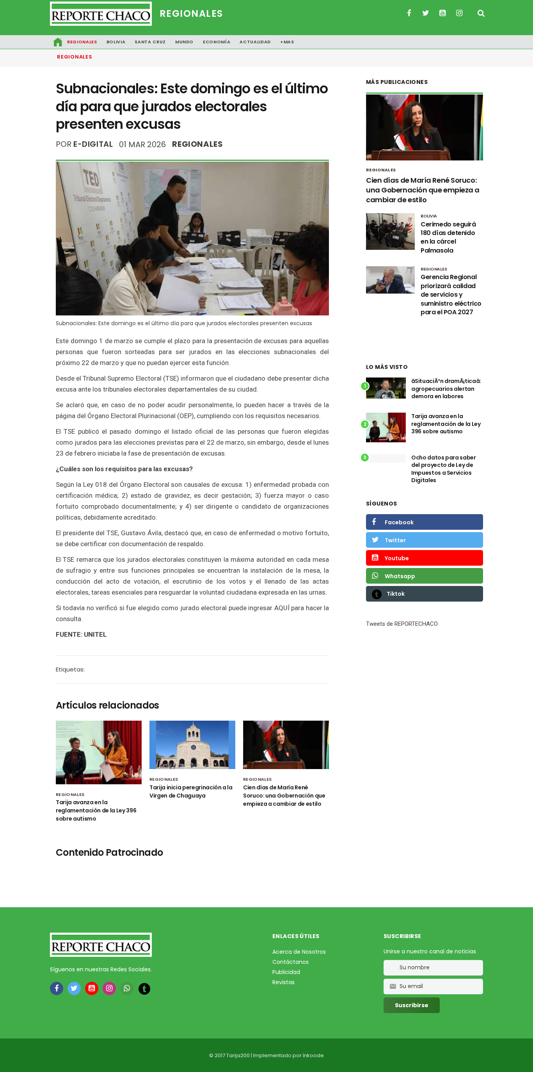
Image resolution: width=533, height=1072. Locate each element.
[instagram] (109, 988)
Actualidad (255, 42)
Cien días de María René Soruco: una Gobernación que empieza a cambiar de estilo (284, 796)
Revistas (283, 982)
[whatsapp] (126, 988)
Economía (216, 42)
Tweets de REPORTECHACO (402, 623)
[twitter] (74, 988)
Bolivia (116, 42)
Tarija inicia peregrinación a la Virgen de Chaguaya (191, 792)
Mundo (184, 42)
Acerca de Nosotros (299, 952)
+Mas (287, 42)
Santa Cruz (150, 42)
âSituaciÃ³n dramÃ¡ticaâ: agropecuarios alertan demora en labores (446, 388)
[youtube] (91, 988)
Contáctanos (290, 962)
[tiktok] (144, 988)
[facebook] (56, 988)
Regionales (191, 13)
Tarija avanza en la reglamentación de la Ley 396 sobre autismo (96, 810)
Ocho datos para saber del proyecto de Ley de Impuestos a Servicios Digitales (443, 469)
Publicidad (286, 972)
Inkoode (313, 1055)
